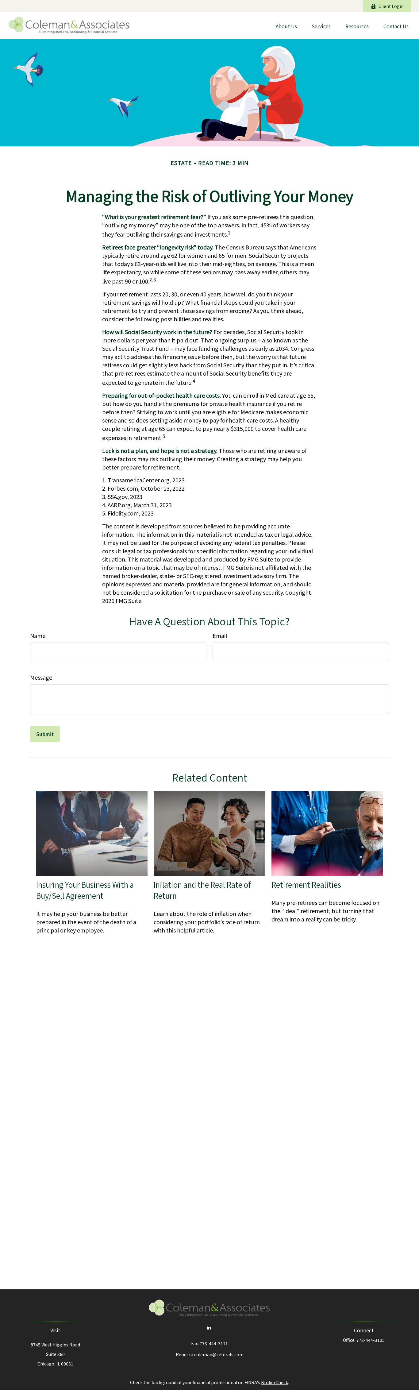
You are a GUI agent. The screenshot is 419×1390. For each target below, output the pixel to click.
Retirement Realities (306, 884)
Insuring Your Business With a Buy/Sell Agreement (85, 890)
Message (41, 677)
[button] (286, 26)
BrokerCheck (274, 1382)
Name (37, 635)
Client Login (391, 6)
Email (220, 635)
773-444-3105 (370, 1340)
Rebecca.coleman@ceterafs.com (210, 1354)
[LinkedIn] (209, 1327)
